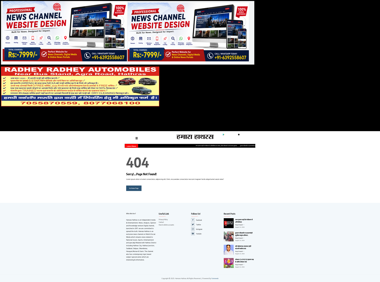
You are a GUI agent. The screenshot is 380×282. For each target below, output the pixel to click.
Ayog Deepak (239, 225)
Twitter (198, 225)
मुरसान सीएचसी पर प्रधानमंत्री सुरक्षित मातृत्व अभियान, (244, 234)
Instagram (199, 229)
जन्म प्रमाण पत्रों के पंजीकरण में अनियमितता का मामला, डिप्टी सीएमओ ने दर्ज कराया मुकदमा (192, 145)
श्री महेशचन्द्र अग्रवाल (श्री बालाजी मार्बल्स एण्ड (243, 247)
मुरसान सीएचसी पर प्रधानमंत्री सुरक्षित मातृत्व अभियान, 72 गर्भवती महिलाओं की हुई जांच (236, 145)
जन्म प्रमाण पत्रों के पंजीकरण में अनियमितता (244, 221)
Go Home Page (134, 188)
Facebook (199, 220)
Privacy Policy (163, 219)
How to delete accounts (166, 225)
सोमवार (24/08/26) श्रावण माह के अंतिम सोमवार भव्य (244, 260)
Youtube (198, 234)
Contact (161, 222)
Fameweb (214, 278)
